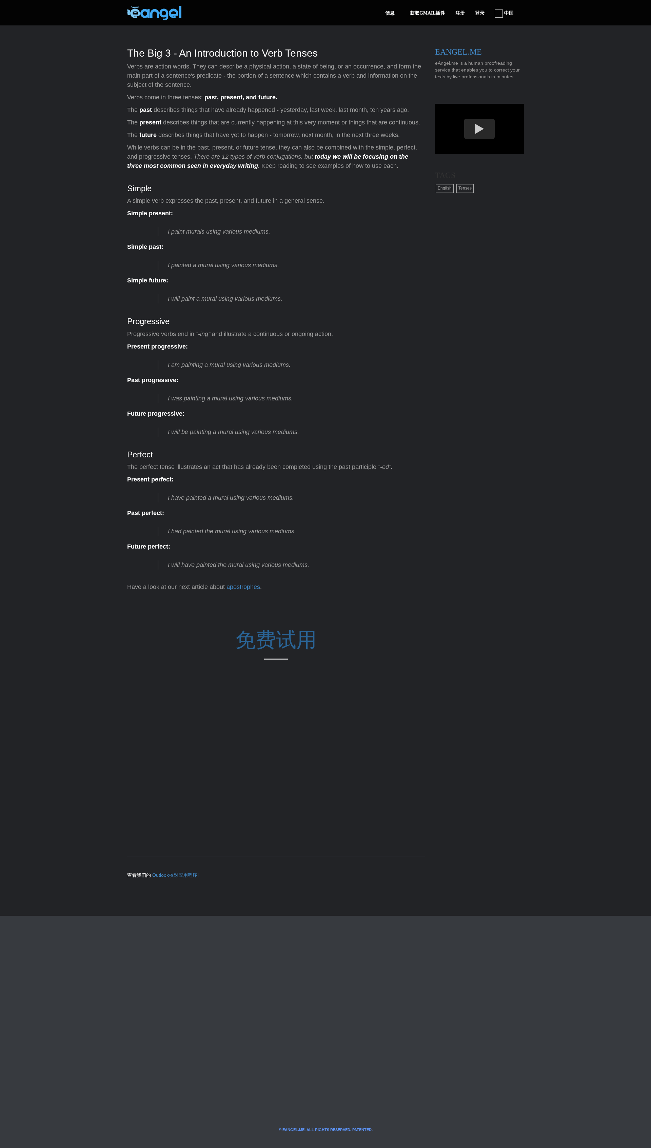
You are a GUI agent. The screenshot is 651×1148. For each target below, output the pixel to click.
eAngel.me (458, 51)
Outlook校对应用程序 (174, 875)
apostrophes (243, 586)
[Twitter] (198, 13)
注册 (460, 13)
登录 (480, 13)
